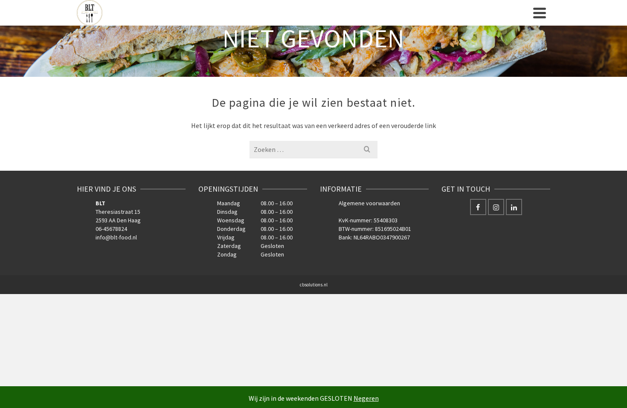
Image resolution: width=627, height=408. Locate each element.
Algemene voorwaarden (369, 203)
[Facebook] (478, 207)
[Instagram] (496, 207)
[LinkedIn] (514, 207)
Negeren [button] (366, 398)
